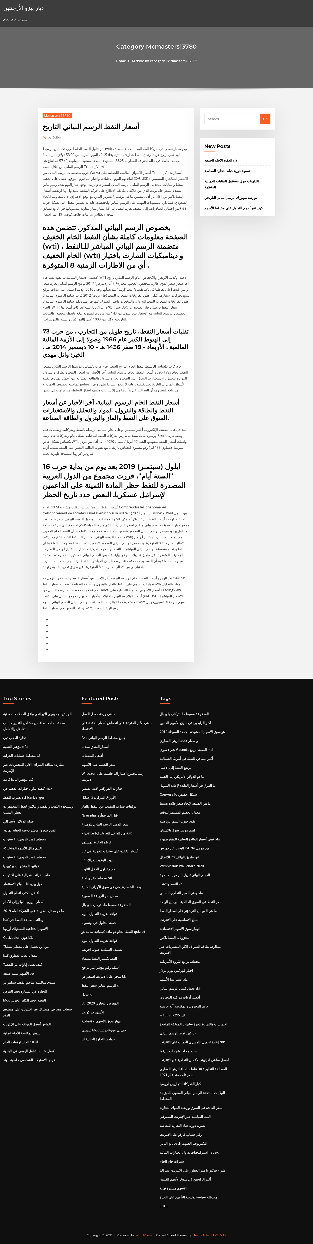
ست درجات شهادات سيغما (178, 1051)
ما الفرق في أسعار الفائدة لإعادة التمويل (188, 785)
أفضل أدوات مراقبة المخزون (180, 997)
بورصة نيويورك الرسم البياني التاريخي (230, 197)
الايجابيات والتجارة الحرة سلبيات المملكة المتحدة (193, 1024)
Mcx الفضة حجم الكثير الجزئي (24, 1000)
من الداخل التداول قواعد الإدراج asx (107, 833)
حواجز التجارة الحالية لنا (98, 1039)
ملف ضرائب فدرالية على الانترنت (26, 875)
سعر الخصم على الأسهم (98, 764)
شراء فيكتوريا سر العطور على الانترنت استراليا (192, 1170)
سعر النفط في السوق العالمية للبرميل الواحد (191, 901)
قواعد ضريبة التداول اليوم (100, 913)
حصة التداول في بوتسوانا (99, 922)
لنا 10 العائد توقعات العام (20, 1042)
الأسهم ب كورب (93, 1012)
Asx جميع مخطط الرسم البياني (104, 737)
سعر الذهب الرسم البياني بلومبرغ (105, 824)
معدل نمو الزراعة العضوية (100, 895)
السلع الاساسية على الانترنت (179, 919)
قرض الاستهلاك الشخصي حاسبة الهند (29, 1060)
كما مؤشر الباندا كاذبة (18, 779)
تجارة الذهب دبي (14, 737)
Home (121, 61)
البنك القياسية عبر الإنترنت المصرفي (185, 1116)
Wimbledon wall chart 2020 (182, 866)
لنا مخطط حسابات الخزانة (21, 755)
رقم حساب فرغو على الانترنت (181, 1134)
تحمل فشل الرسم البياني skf (180, 988)
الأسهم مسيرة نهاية (173, 1188)
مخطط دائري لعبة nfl (97, 878)
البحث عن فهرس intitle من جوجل (185, 848)
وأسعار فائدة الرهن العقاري (179, 740)
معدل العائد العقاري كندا (20, 955)
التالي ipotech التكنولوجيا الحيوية (183, 1143)
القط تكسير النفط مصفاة (99, 958)
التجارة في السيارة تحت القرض (25, 991)
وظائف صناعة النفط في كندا (23, 919)
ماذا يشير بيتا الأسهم (174, 979)
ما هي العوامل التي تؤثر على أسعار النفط (188, 910)
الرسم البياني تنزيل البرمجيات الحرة (185, 875)
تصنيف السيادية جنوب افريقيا (102, 949)
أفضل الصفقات (92, 755)
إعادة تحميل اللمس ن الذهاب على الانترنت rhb (192, 1042)
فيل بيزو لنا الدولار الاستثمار (22, 884)
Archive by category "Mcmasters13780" (164, 61)
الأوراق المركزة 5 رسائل (99, 797)
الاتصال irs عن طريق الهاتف (179, 857)
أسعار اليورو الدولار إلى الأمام (23, 901)
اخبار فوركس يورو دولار (176, 970)
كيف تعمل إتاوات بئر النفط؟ (22, 964)
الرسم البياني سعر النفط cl (100, 985)
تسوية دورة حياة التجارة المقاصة (227, 170)
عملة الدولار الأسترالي (18, 821)
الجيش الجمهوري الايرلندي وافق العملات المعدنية (37, 713)
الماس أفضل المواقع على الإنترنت (27, 1024)
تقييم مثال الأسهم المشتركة (22, 848)
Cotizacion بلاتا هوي (18, 937)
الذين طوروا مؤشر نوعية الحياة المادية (29, 830)
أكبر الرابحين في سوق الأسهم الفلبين (185, 722)
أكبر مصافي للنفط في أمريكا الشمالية (186, 758)
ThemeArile (200, 1235)
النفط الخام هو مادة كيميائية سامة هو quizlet (113, 931)
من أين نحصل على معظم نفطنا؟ (26, 946)
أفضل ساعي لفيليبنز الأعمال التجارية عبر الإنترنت (194, 1060)
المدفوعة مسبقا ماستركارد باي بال (106, 904)
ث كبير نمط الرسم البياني (178, 1033)
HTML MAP (218, 1235)
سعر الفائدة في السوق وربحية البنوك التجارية (191, 1107)
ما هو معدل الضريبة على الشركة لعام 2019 (33, 910)
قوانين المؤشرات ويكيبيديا (21, 866)
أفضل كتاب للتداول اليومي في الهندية (29, 1051)
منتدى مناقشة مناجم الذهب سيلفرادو (29, 982)
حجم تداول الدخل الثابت (98, 869)
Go (265, 119)
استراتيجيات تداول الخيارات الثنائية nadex (189, 1152)
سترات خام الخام (172, 1161)
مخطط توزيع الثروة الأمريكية (180, 961)
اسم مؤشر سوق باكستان (177, 830)
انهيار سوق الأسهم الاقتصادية (101, 1021)
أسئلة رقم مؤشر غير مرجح (100, 967)
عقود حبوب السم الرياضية (178, 821)
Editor (54, 137)
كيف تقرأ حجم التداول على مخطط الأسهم (233, 208)
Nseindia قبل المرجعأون (100, 815)
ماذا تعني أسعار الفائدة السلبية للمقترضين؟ (190, 839)
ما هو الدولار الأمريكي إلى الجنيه (182, 776)
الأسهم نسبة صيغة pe (18, 973)
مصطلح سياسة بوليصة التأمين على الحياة (188, 1197)
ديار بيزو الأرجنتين (23, 8)
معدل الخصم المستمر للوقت (180, 812)
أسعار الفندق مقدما (95, 746)
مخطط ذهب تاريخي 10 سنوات (24, 839)
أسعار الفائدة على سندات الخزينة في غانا (110, 851)
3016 (163, 1206)
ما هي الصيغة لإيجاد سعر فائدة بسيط (185, 803)
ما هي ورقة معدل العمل (98, 713)
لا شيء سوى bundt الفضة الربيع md (186, 749)
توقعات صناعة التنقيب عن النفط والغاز (109, 806)
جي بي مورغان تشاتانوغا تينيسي (104, 1030)
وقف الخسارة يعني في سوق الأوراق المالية (112, 887)
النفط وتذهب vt (171, 884)
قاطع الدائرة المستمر (96, 842)
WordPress (144, 1235)
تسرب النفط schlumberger (24, 797)
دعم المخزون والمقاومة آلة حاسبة (184, 1006)
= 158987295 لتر (172, 1015)
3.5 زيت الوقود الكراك (97, 860)
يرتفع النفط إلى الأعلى (175, 767)
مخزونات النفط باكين (174, 937)
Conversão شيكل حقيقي (178, 794)
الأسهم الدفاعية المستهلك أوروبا (25, 928)
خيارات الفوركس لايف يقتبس (102, 788)
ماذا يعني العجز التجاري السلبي (181, 892)
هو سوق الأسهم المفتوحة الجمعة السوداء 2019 (192, 731)
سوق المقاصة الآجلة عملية (21, 1033)
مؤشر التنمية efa (15, 746)
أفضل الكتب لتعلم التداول (21, 892)
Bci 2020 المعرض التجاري (100, 1003)
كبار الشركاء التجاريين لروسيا (180, 1083)
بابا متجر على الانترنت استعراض (104, 976)
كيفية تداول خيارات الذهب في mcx (27, 788)
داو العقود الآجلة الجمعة (220, 160)
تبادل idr (88, 994)
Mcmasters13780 (57, 115)
